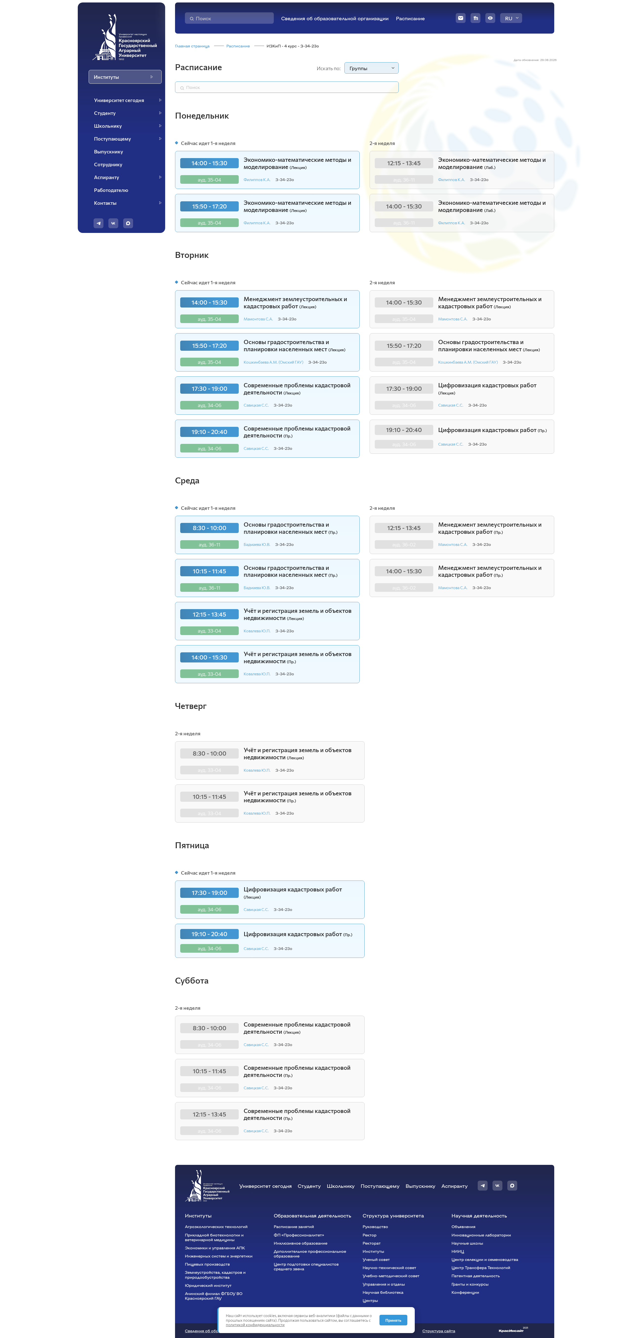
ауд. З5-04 (209, 180)
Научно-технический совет (389, 1267)
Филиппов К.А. (257, 179)
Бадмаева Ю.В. (257, 544)
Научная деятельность (479, 1215)
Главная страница (192, 45)
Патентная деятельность (476, 1275)
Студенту (309, 1186)
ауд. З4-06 (209, 405)
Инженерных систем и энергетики (219, 1256)
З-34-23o (285, 179)
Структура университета (393, 1215)
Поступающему (380, 1186)
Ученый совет (376, 1259)
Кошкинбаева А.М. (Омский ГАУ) (273, 362)
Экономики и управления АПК (215, 1247)
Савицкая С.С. (256, 405)
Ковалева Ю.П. (257, 630)
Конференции (465, 1292)
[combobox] (511, 18)
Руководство (375, 1226)
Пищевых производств (207, 1264)
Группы (358, 68)
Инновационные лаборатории (481, 1235)
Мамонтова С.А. (258, 318)
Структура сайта (438, 1330)
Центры (370, 1300)
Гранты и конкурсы (470, 1284)
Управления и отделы (384, 1284)
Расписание (410, 18)
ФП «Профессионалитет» (299, 1235)
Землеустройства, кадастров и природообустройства (215, 1274)
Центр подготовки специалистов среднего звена (306, 1266)
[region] (124, 152)
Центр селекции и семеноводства (485, 1259)
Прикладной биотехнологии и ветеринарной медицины (214, 1237)
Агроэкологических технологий (216, 1226)
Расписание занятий (294, 1226)
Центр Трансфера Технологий (481, 1267)
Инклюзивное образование (300, 1243)
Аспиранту (454, 1186)
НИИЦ (458, 1251)
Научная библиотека (383, 1292)
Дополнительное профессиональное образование (310, 1253)
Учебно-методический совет (391, 1275)
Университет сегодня (265, 1186)
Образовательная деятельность (312, 1215)
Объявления (463, 1226)
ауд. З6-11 (404, 180)
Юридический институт (208, 1285)
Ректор (369, 1235)
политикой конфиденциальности (255, 1324)
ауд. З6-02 (404, 544)
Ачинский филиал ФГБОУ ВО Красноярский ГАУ (213, 1295)
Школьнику (341, 1186)
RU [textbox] (508, 18)
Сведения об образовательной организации (335, 18)
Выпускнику (420, 1186)
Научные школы (467, 1243)
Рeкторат (372, 1243)
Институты (198, 1215)
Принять (393, 1320)
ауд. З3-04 (209, 631)
